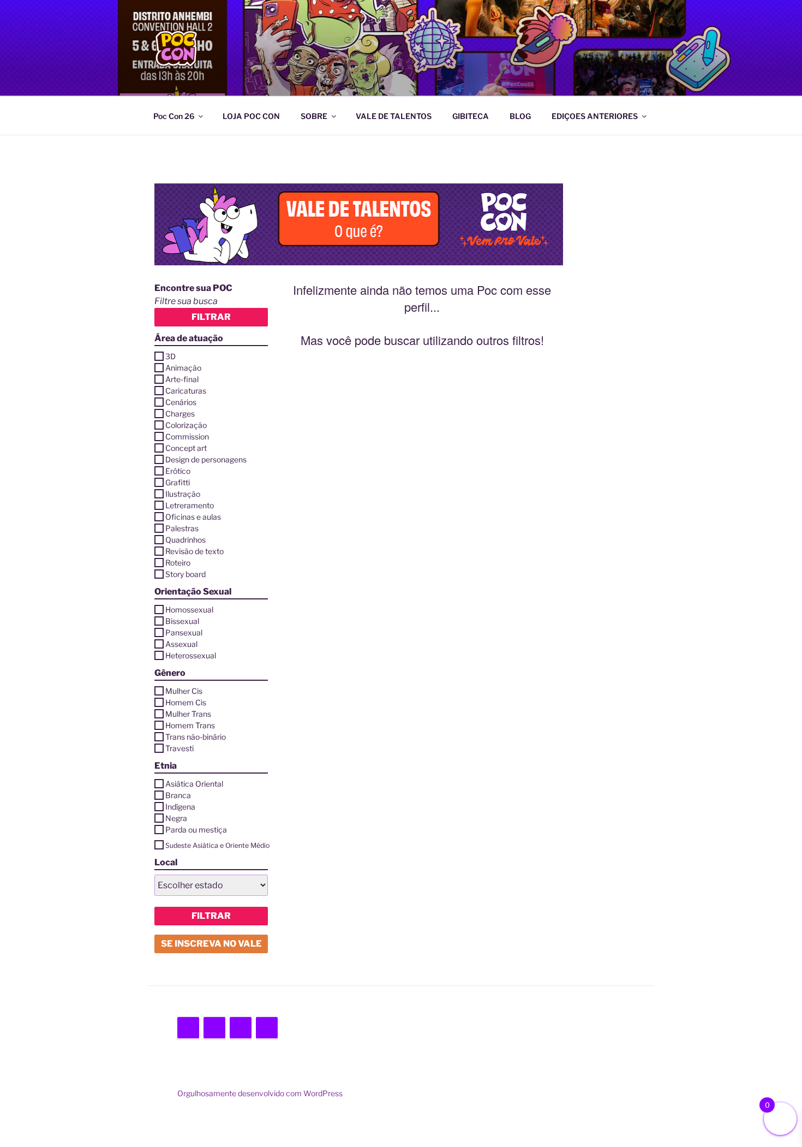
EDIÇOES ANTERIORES (595, 116)
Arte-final (182, 379)
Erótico (177, 471)
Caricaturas (185, 390)
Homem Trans (190, 725)
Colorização (186, 425)
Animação (183, 367)
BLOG (520, 116)
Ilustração (182, 493)
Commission (187, 436)
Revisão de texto (194, 551)
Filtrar (211, 317)
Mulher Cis (183, 691)
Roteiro (177, 562)
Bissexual (182, 621)
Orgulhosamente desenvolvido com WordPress (260, 1093)
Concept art (186, 448)
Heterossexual (190, 655)
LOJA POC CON (251, 116)
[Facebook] (214, 1028)
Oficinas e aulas (193, 516)
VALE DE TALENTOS (394, 116)
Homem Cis (185, 702)
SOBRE (314, 116)
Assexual (181, 644)
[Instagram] (241, 1028)
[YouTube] (267, 1028)
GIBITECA (470, 116)
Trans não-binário (195, 736)
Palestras (182, 528)
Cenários (180, 402)
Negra (176, 818)
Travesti (179, 748)
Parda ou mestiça (196, 829)
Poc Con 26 (173, 116)
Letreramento (189, 505)
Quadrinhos (185, 539)
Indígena (180, 806)
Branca (178, 795)
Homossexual (189, 609)
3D (170, 356)
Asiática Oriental (194, 783)
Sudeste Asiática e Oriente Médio (217, 845)
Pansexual (183, 632)
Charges (180, 413)
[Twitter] (188, 1028)
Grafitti (177, 482)
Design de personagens (206, 459)
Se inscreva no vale (211, 943)
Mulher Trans (188, 713)
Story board (185, 574)
